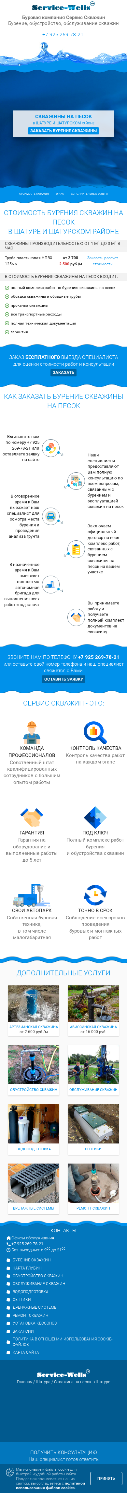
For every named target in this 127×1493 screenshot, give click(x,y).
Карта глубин (27, 1268)
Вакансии (23, 1331)
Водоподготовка (31, 1292)
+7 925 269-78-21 (62, 34)
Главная (24, 1381)
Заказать (63, 372)
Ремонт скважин (30, 1315)
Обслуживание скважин (39, 1283)
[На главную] (63, 6)
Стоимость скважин (34, 193)
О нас (60, 193)
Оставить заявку (63, 679)
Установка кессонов (35, 1323)
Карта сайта (26, 1352)
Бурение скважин (31, 1260)
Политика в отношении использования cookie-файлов (62, 1342)
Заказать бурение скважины (63, 130)
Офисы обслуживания (32, 1237)
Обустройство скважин (38, 1276)
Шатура (43, 1381)
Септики (22, 1299)
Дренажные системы (35, 1307)
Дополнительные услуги (89, 193)
